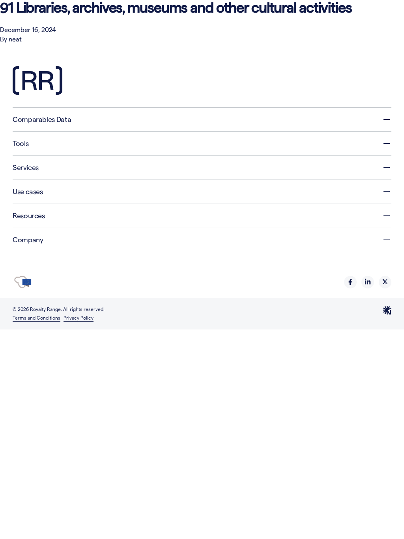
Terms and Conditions (36, 317)
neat (15, 39)
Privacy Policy (79, 317)
